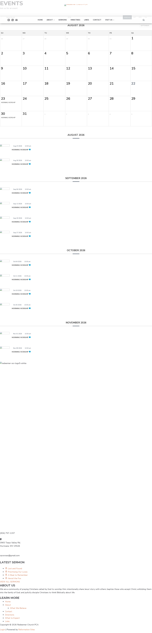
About (8, 605)
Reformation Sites (26, 629)
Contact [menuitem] (97, 20)
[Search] (143, 20)
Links (7, 621)
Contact (8, 611)
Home (8, 601)
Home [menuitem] (40, 20)
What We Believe (18, 608)
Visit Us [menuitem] (108, 20)
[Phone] (12, 20)
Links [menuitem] (86, 20)
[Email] (16, 20)
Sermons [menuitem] (62, 20)
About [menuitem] (50, 20)
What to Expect (12, 618)
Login (2, 629)
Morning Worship (20, 150)
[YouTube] (9, 20)
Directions (9, 614)
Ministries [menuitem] (75, 20)
